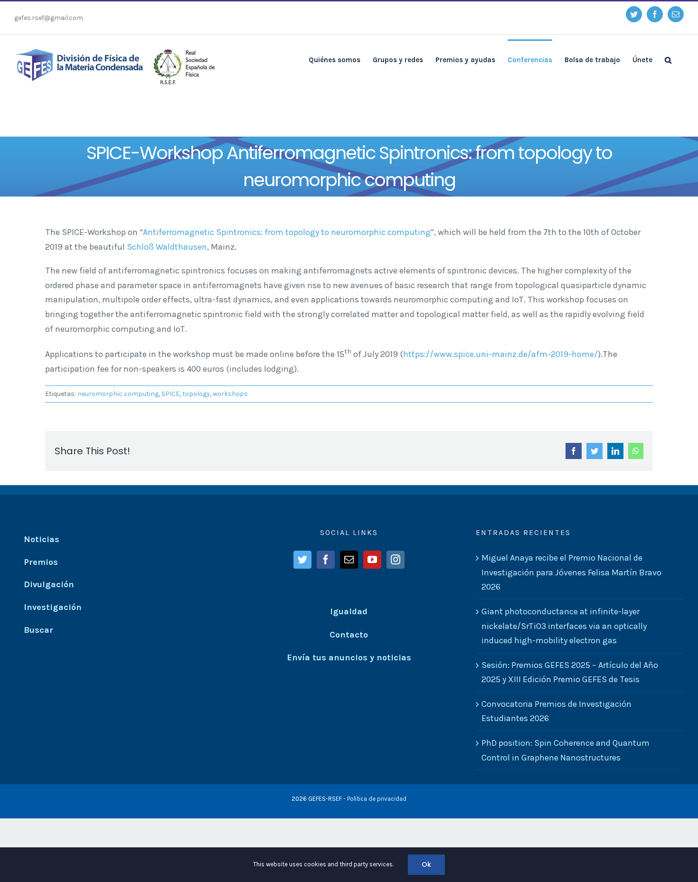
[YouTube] (372, 560)
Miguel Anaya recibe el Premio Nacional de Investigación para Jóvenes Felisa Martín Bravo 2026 (571, 572)
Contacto (349, 634)
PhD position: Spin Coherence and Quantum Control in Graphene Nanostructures (565, 750)
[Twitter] (302, 560)
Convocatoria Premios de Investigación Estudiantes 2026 (556, 711)
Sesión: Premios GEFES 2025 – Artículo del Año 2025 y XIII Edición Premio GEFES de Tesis (569, 672)
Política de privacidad (376, 798)
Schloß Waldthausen (167, 247)
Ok (426, 864)
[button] (668, 59)
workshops (230, 394)
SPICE (170, 394)
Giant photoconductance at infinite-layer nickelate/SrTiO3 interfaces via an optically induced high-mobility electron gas (564, 626)
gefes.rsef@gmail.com (48, 18)
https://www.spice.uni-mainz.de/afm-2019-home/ (500, 354)
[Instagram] (396, 560)
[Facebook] (326, 560)
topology (196, 394)
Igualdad (349, 611)
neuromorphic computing (118, 394)
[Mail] (349, 560)
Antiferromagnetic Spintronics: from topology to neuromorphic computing (287, 232)
